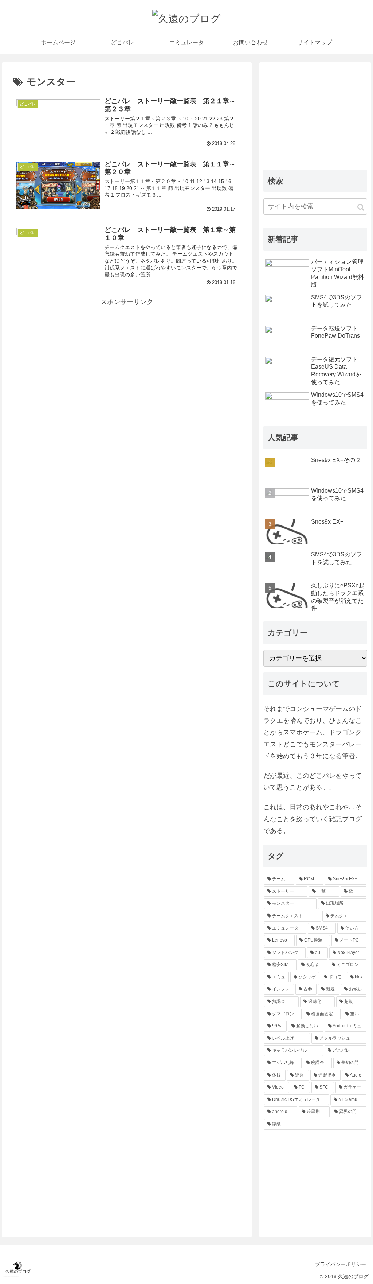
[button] (360, 207)
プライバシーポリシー (340, 1264)
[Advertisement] (127, 359)
